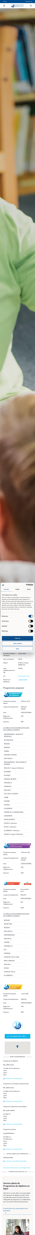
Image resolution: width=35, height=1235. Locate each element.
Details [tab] (18, 589)
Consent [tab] (6, 589)
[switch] (30, 621)
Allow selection (17, 643)
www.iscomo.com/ (24, 676)
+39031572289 (22, 680)
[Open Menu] (4, 6)
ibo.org (4, 1)
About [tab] (29, 589)
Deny (17, 648)
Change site (27, 1)
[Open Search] (31, 6)
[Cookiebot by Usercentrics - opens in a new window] (26, 585)
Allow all (17, 638)
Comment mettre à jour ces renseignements (16, 1168)
